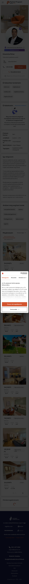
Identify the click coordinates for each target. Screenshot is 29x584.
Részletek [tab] (13, 277)
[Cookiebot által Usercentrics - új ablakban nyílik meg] (20, 273)
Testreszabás (13, 309)
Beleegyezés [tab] (5, 277)
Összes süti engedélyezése (14, 304)
